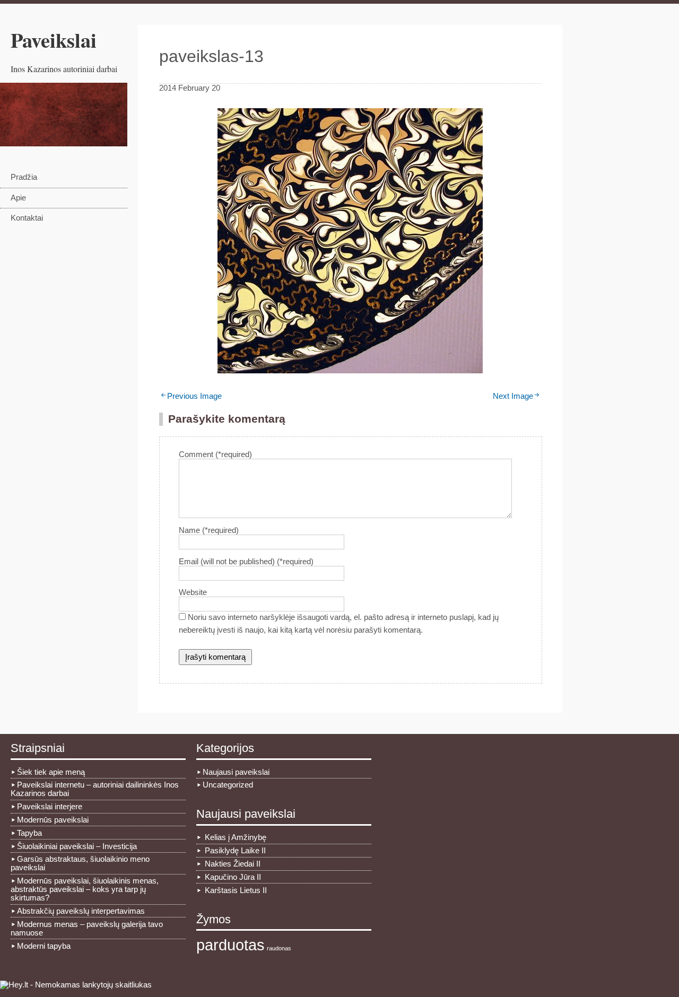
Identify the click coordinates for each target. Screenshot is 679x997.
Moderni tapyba (44, 946)
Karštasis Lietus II (236, 890)
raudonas (279, 948)
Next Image (513, 396)
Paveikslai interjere (49, 806)
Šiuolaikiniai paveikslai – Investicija (77, 846)
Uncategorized (228, 785)
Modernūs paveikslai (53, 820)
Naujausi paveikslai (236, 772)
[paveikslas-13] (350, 370)
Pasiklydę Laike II (235, 850)
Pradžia (24, 177)
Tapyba (29, 833)
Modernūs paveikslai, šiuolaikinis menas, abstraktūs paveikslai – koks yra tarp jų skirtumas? (85, 889)
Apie (18, 198)
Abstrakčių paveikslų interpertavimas (81, 911)
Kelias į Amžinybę (235, 837)
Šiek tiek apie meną (51, 772)
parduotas (230, 945)
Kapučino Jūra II (233, 877)
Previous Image (194, 396)
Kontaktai (27, 218)
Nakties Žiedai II (232, 864)
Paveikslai (54, 40)
